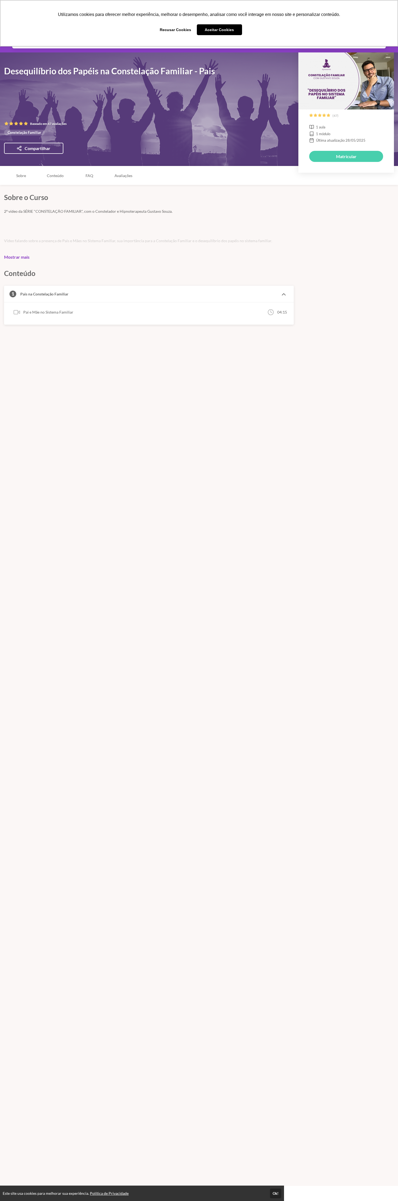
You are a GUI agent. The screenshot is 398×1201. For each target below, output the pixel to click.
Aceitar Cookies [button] (219, 30)
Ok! (276, 1193)
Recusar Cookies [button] (175, 30)
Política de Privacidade (109, 1193)
